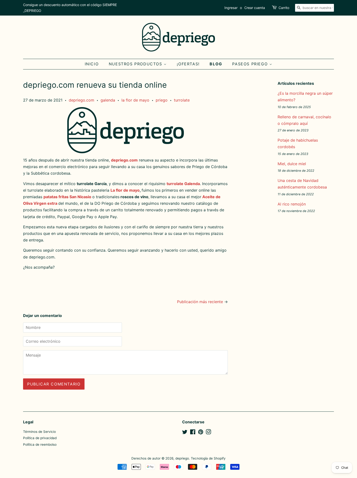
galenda (108, 100)
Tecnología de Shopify (208, 458)
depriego (182, 458)
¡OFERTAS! (188, 63)
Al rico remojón (292, 204)
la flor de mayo (135, 100)
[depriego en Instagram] (208, 433)
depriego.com (81, 100)
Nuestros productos (136, 63)
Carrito (284, 8)
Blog (216, 63)
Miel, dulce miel (292, 163)
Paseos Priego (250, 63)
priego (162, 100)
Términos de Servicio (39, 432)
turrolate (182, 100)
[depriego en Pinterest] (200, 433)
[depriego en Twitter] (184, 433)
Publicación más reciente (200, 301)
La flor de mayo (125, 190)
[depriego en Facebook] (193, 433)
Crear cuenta (254, 8)
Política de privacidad (40, 438)
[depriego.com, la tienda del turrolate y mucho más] (125, 130)
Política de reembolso (40, 444)
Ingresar (231, 8)
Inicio (92, 63)
